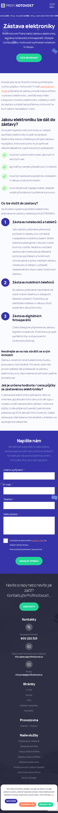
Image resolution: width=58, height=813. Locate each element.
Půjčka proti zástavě (29, 741)
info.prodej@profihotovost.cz (28, 674)
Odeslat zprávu (29, 561)
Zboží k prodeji (28, 777)
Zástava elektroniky (29, 762)
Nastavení (11, 801)
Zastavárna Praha (29, 746)
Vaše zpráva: (10, 514)
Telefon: (8, 499)
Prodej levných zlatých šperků (29, 767)
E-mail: (7, 484)
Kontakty (29, 606)
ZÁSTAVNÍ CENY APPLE (29, 772)
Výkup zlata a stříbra (29, 751)
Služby (28, 695)
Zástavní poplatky (29, 705)
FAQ (29, 700)
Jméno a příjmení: (13, 470)
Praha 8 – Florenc (29, 725)
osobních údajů (38, 540)
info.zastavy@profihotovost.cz (29, 656)
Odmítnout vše (28, 804)
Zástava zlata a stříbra (29, 756)
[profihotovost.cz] (17, 6)
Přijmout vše (45, 804)
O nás (29, 689)
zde (52, 795)
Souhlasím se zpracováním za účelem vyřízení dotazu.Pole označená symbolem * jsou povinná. (28, 545)
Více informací (29, 57)
